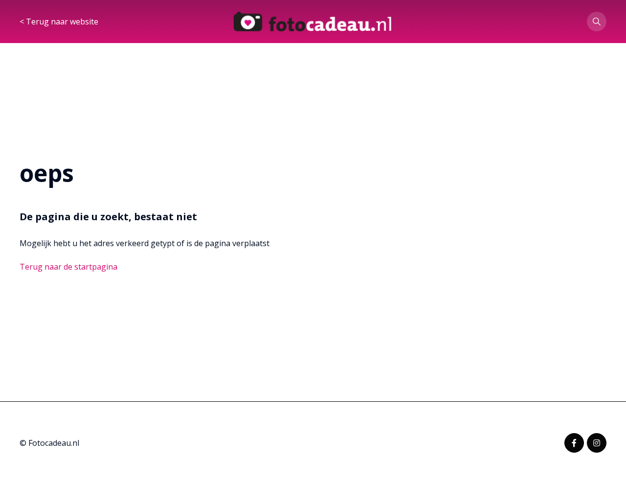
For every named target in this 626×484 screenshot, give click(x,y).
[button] (596, 21)
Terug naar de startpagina (68, 266)
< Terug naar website (59, 21)
